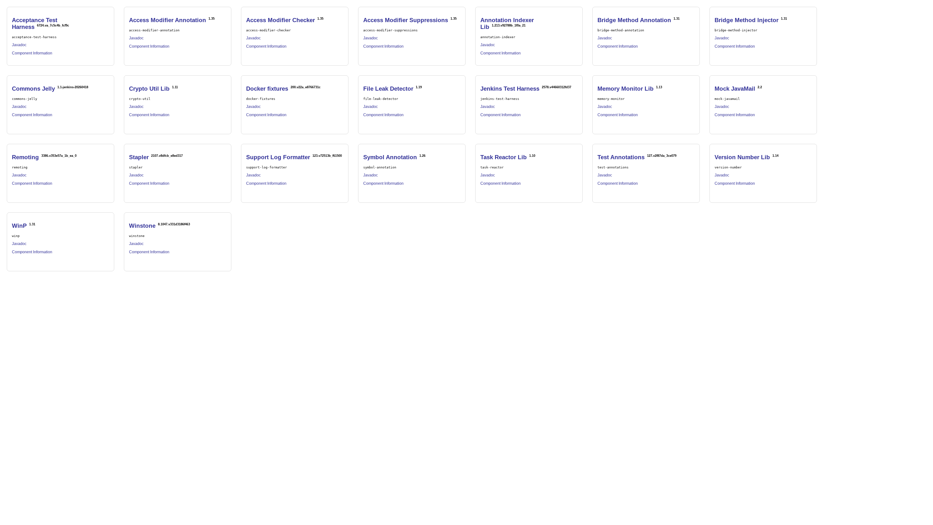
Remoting (25, 157)
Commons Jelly (33, 88)
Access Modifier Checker (280, 20)
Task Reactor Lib (503, 157)
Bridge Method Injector (746, 20)
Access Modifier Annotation (167, 20)
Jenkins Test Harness (509, 88)
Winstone (142, 225)
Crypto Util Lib (149, 88)
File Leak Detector (388, 88)
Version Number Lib (742, 157)
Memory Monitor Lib (625, 88)
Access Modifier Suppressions (405, 20)
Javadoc (19, 45)
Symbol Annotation (390, 157)
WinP (19, 225)
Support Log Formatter (278, 157)
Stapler (139, 157)
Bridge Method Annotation (634, 20)
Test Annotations (621, 157)
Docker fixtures (267, 88)
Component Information (32, 53)
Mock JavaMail (735, 88)
